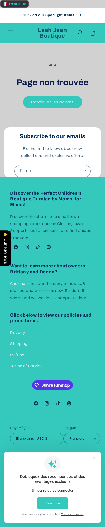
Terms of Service (26, 366)
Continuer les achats (52, 102)
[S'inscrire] (84, 171)
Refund (17, 355)
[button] (11, 33)
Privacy (17, 333)
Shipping (19, 344)
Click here (20, 284)
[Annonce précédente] (9, 15)
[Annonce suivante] (95, 15)
